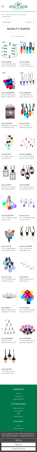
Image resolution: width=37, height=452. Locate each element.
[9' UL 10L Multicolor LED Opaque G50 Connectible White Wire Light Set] (9, 203)
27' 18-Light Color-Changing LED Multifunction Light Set (8, 157)
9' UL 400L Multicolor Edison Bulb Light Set (26, 96)
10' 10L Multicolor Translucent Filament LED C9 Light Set (27, 65)
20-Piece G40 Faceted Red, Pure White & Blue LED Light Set (8, 96)
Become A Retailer (18, 428)
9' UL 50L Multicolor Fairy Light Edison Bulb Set (27, 342)
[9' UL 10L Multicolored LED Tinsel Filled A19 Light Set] (9, 234)
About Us (18, 394)
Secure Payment (18, 411)
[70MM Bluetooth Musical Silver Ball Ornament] (9, 111)
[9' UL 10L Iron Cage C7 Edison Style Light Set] (9, 173)
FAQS (18, 414)
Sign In (18, 426)
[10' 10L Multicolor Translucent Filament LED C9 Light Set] (28, 50)
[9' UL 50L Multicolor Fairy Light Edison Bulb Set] (28, 326)
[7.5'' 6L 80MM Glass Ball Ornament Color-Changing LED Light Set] (28, 203)
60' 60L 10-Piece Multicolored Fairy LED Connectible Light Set (8, 342)
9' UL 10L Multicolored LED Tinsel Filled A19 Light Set (8, 249)
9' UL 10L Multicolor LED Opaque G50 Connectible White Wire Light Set (9, 219)
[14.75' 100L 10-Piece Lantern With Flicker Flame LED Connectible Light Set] (9, 357)
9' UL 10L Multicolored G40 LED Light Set (8, 280)
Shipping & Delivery (18, 408)
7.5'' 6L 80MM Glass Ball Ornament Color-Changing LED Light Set (27, 219)
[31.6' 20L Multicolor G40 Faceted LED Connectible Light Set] (28, 296)
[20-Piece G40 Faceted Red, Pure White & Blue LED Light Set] (9, 81)
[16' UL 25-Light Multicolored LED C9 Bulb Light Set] (28, 111)
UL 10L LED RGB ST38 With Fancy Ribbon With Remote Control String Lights (8, 65)
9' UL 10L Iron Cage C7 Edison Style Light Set (8, 188)
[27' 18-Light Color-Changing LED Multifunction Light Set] (9, 142)
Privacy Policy (18, 396)
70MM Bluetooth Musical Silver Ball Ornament (9, 127)
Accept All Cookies (18, 449)
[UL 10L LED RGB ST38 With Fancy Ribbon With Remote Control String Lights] (9, 50)
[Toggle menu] (2, 5)
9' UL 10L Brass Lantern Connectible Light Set (27, 188)
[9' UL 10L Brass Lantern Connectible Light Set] (28, 173)
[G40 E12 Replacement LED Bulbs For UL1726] (9, 296)
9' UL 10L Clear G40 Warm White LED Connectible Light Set (26, 249)
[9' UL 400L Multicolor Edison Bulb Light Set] (28, 81)
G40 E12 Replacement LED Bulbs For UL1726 (8, 311)
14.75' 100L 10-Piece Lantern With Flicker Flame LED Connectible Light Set (8, 372)
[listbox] (21, 36)
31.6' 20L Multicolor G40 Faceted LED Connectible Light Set (28, 311)
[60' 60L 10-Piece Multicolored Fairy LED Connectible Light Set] (9, 326)
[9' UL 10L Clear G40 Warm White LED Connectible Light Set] (28, 234)
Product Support (18, 417)
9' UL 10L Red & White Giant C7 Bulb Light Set (27, 157)
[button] (18, 22)
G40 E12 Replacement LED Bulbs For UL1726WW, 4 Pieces (27, 280)
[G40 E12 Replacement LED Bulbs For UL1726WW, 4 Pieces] (28, 265)
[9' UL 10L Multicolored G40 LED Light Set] (9, 265)
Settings (18, 440)
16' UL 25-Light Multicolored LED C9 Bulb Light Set (26, 127)
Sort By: (14, 36)
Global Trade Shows (18, 399)
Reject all (18, 444)
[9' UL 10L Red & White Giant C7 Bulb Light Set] (28, 142)
